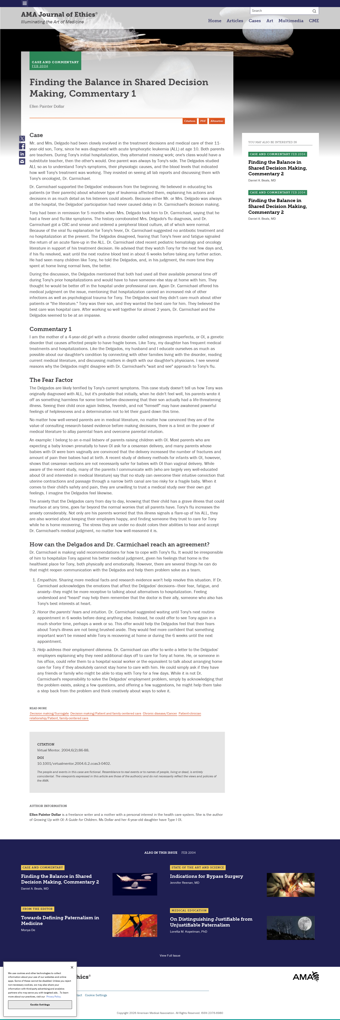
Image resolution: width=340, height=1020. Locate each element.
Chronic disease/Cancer (160, 713)
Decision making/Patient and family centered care (105, 713)
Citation (189, 121)
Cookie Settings (96, 995)
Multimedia (290, 20)
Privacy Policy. (53, 996)
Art (269, 20)
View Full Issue (170, 955)
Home (214, 20)
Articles (235, 20)
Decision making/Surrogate (49, 713)
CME (314, 20)
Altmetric (217, 121)
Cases (255, 20)
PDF (203, 121)
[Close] (72, 967)
